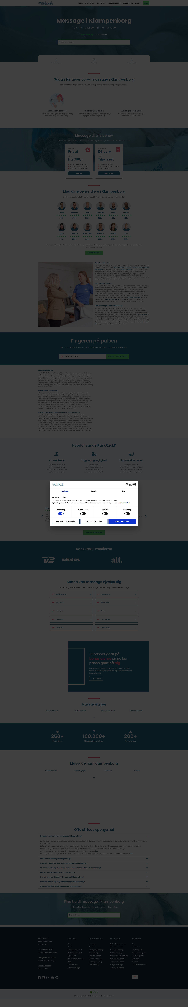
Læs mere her (124, 503)
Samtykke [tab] (65, 491)
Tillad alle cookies (122, 521)
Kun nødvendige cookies (65, 521)
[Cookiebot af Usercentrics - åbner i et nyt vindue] (127, 484)
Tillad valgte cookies (94, 521)
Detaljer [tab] (94, 491)
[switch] (83, 513)
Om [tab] (123, 491)
